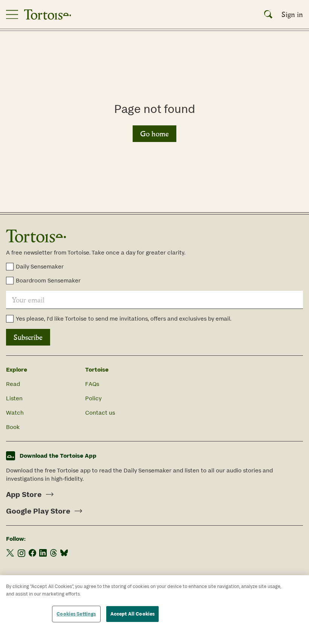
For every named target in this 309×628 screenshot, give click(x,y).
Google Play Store (38, 510)
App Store (23, 494)
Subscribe (28, 337)
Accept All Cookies (132, 614)
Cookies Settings (76, 614)
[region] (154, 601)
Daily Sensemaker (40, 266)
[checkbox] (10, 266)
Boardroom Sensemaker (48, 280)
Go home (154, 134)
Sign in (292, 14)
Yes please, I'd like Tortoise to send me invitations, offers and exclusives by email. (123, 318)
